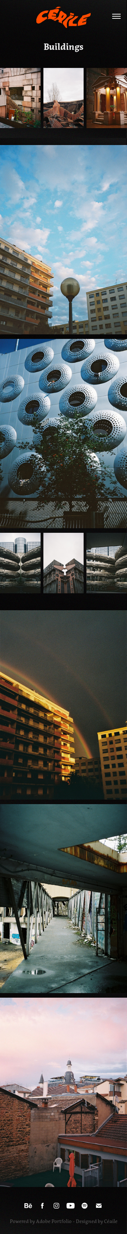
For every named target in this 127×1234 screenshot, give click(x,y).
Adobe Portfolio (54, 1221)
